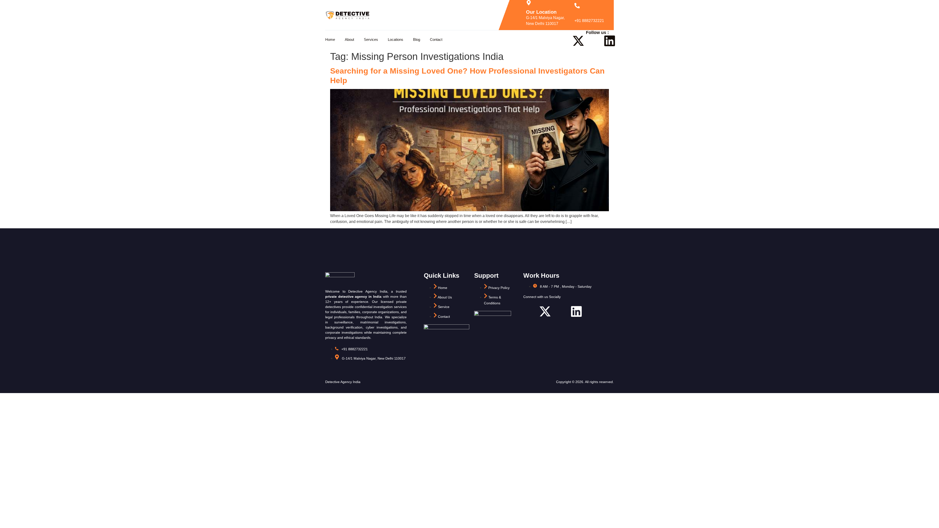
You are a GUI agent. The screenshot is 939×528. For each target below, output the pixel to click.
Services (371, 39)
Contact (436, 39)
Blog (416, 39)
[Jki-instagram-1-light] (594, 41)
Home (330, 39)
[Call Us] (577, 5)
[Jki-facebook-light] (563, 41)
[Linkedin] (610, 41)
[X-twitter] (578, 41)
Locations (395, 39)
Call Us (582, 15)
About (349, 39)
